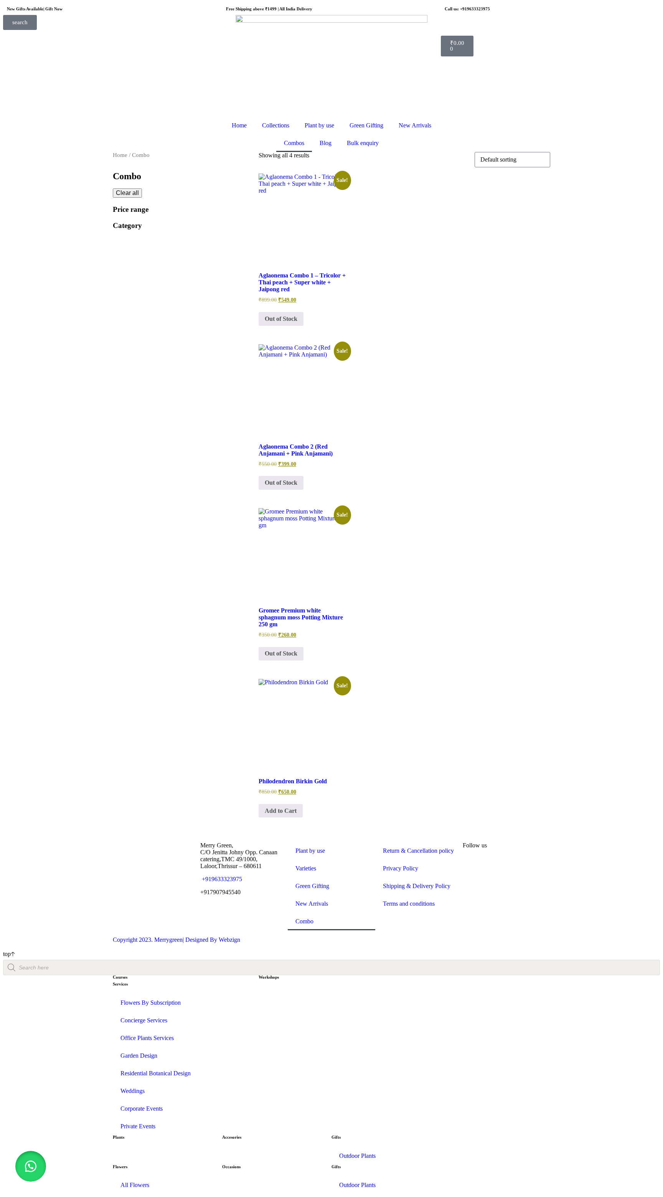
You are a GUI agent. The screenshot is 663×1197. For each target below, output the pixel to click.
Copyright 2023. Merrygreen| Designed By (166, 939)
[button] (30, 1166)
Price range (130, 209)
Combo (304, 921)
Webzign (229, 939)
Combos (294, 143)
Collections (275, 125)
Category (127, 225)
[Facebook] (493, 866)
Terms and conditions (409, 903)
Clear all (127, 193)
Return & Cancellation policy (418, 850)
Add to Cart (281, 810)
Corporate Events (141, 1108)
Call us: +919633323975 (467, 9)
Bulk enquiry (363, 143)
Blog (326, 143)
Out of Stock (281, 318)
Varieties (305, 868)
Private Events (137, 1126)
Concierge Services (143, 1020)
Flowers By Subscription (150, 1002)
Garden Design (138, 1055)
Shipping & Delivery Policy (416, 886)
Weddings (132, 1091)
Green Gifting (366, 125)
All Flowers (134, 1185)
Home (239, 125)
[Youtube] (513, 866)
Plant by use (319, 125)
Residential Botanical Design (155, 1073)
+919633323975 (221, 879)
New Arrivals (415, 125)
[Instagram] (472, 866)
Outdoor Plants (357, 1155)
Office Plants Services (147, 1038)
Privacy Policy (400, 868)
